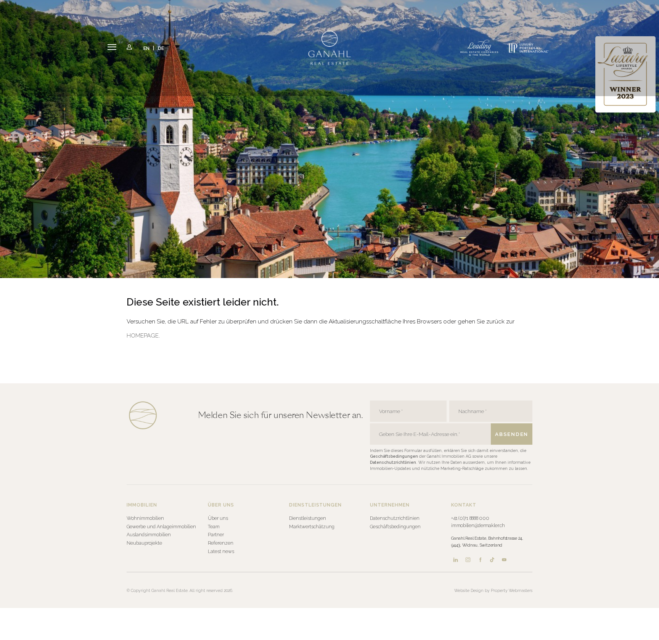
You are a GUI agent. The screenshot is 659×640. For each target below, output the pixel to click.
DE (161, 48)
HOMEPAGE (143, 335)
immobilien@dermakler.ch (478, 525)
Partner (216, 534)
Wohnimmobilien (145, 518)
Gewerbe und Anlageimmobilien (161, 526)
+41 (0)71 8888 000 (470, 518)
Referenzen (220, 543)
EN (147, 48)
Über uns (218, 518)
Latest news (221, 551)
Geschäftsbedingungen (394, 456)
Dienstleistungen (307, 518)
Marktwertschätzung (311, 526)
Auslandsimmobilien (149, 534)
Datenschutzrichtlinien (393, 462)
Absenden (511, 434)
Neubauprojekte (144, 543)
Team (214, 526)
